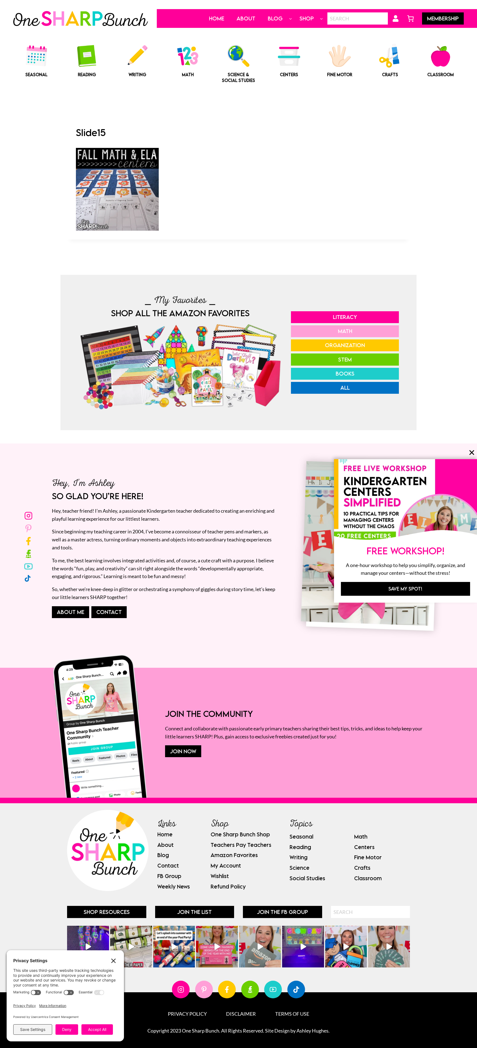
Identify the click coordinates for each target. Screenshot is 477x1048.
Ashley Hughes (312, 1031)
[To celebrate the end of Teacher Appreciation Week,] (260, 947)
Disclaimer (241, 1014)
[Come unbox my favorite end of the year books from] (217, 947)
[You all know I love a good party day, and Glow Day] (88, 947)
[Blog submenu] (290, 18)
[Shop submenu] (321, 18)
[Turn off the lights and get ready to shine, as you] (303, 947)
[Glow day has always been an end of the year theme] (174, 947)
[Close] (472, 452)
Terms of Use (292, 1014)
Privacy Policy (187, 1014)
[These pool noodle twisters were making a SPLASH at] (131, 947)
